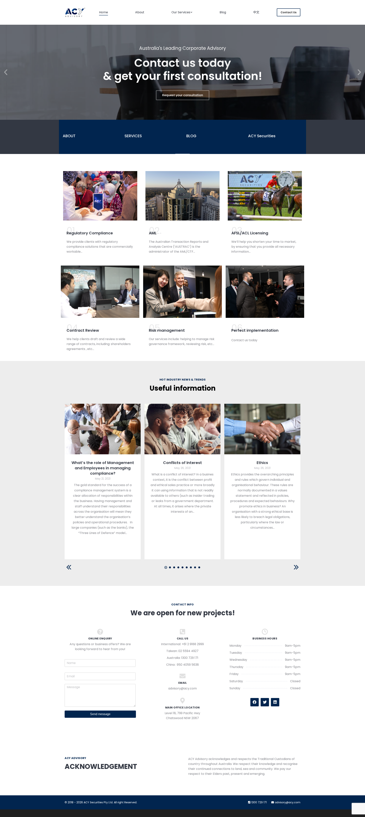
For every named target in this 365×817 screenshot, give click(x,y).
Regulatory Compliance (90, 233)
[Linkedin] (275, 702)
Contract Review (83, 330)
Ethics (262, 462)
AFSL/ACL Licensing (249, 233)
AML (152, 233)
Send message (100, 714)
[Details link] (102, 429)
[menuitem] (103, 12)
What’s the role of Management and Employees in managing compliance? (102, 468)
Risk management (167, 330)
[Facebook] (254, 702)
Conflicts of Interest (182, 462)
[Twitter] (265, 702)
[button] (6, 72)
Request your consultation (182, 95)
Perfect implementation (255, 330)
